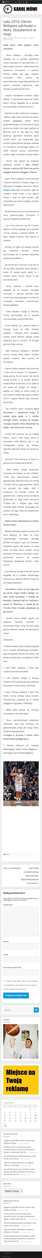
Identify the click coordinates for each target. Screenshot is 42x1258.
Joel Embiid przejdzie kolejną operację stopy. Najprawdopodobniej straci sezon (30, 875)
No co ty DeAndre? (12, 868)
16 (35, 1115)
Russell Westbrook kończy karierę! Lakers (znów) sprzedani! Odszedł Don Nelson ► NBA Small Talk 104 (19, 1172)
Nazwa (6, 942)
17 (5, 1118)
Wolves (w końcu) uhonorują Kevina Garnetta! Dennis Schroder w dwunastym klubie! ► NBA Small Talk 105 (19, 1149)
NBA (8, 854)
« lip (5, 1126)
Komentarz (8, 905)
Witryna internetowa (12, 968)
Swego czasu (9, 190)
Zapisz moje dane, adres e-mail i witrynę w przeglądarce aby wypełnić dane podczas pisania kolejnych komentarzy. (20, 985)
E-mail (5, 955)
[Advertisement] (21, 831)
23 (35, 1118)
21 (25, 1118)
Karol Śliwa (9, 38)
